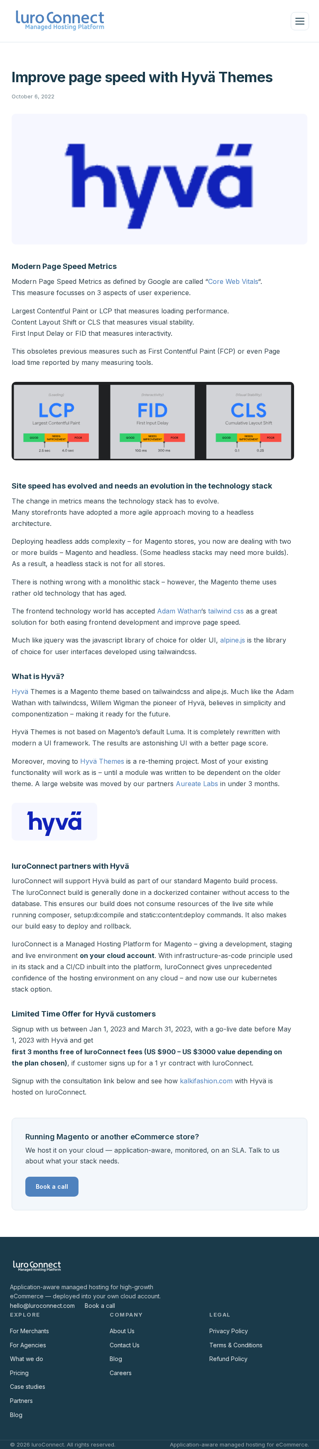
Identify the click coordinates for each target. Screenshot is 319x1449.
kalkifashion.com (206, 1081)
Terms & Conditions (236, 1345)
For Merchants (29, 1330)
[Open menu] (300, 21)
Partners (21, 1400)
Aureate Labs (197, 783)
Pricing (19, 1372)
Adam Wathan (179, 611)
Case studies (27, 1386)
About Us (122, 1330)
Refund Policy (228, 1358)
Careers (121, 1372)
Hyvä (20, 691)
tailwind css (226, 611)
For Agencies (28, 1345)
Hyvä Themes (102, 761)
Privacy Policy (228, 1330)
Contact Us (125, 1345)
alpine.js (232, 640)
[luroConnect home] (60, 21)
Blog (16, 1414)
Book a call (52, 1186)
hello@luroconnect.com (42, 1305)
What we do (26, 1358)
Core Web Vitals (233, 281)
